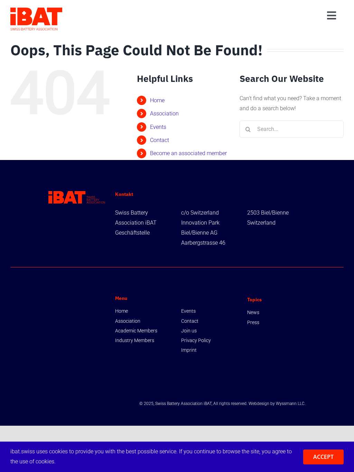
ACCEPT (323, 457)
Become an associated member (188, 153)
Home (157, 100)
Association (164, 113)
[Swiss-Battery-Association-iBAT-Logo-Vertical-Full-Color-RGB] (36, 10)
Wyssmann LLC (290, 403)
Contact (159, 140)
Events (158, 127)
